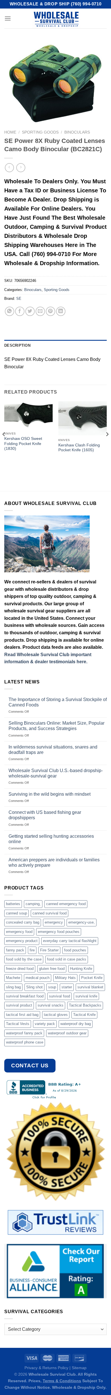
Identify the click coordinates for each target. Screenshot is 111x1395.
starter (66, 987)
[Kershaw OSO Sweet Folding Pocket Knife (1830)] (28, 415)
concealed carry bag (22, 922)
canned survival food (49, 913)
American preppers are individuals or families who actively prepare (54, 862)
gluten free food (52, 968)
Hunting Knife (81, 968)
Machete (13, 978)
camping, (33, 904)
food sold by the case (24, 959)
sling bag (13, 987)
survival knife (86, 996)
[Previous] (4, 445)
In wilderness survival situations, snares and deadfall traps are (53, 750)
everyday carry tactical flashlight (69, 941)
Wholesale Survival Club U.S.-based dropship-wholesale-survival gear (56, 773)
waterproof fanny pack (24, 1033)
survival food (59, 996)
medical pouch (38, 978)
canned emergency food (66, 904)
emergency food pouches (58, 932)
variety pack (45, 1024)
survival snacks (50, 1005)
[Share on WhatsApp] (9, 311)
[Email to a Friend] (40, 311)
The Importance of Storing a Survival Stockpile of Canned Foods (58, 702)
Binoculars (77, 132)
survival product (19, 1005)
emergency (54, 922)
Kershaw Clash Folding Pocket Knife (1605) (79, 447)
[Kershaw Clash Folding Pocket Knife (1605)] (82, 418)
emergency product (22, 941)
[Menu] (7, 18)
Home (10, 132)
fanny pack (15, 950)
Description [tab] (17, 345)
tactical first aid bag (22, 1015)
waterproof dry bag (75, 1024)
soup (52, 987)
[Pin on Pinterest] (50, 311)
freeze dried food (20, 968)
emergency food (19, 932)
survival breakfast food (25, 996)
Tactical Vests (17, 1024)
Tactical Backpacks (85, 1005)
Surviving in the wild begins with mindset (50, 794)
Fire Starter (49, 950)
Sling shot (34, 987)
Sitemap (79, 1367)
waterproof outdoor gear (67, 1033)
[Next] (107, 445)
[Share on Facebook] (19, 311)
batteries (13, 904)
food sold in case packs (66, 959)
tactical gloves (56, 1015)
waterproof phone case (24, 1042)
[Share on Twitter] (30, 311)
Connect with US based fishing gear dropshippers (45, 815)
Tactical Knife (84, 1015)
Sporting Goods (40, 132)
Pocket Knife (91, 978)
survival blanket (90, 987)
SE (18, 298)
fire (32, 950)
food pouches (75, 950)
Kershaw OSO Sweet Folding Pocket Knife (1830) (23, 443)
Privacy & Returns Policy (46, 1367)
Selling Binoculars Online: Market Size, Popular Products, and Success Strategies (56, 726)
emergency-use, (81, 922)
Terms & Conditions (62, 1381)
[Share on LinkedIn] (60, 311)
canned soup (16, 913)
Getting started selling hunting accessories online (51, 839)
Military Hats (65, 978)
